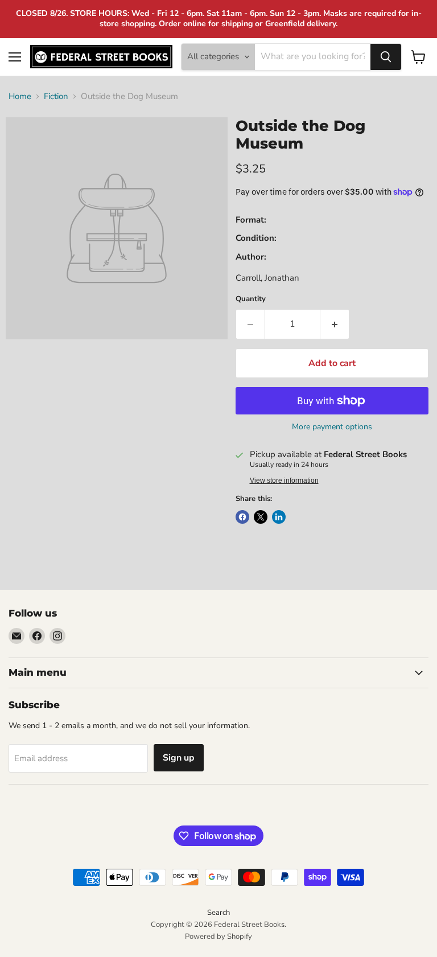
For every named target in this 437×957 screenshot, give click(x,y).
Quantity (251, 299)
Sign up (179, 757)
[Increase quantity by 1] (334, 324)
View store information (284, 480)
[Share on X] (260, 517)
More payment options (332, 427)
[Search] (385, 57)
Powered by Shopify (218, 936)
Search (218, 912)
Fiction (56, 96)
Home (20, 96)
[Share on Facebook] (242, 517)
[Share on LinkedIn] (279, 517)
